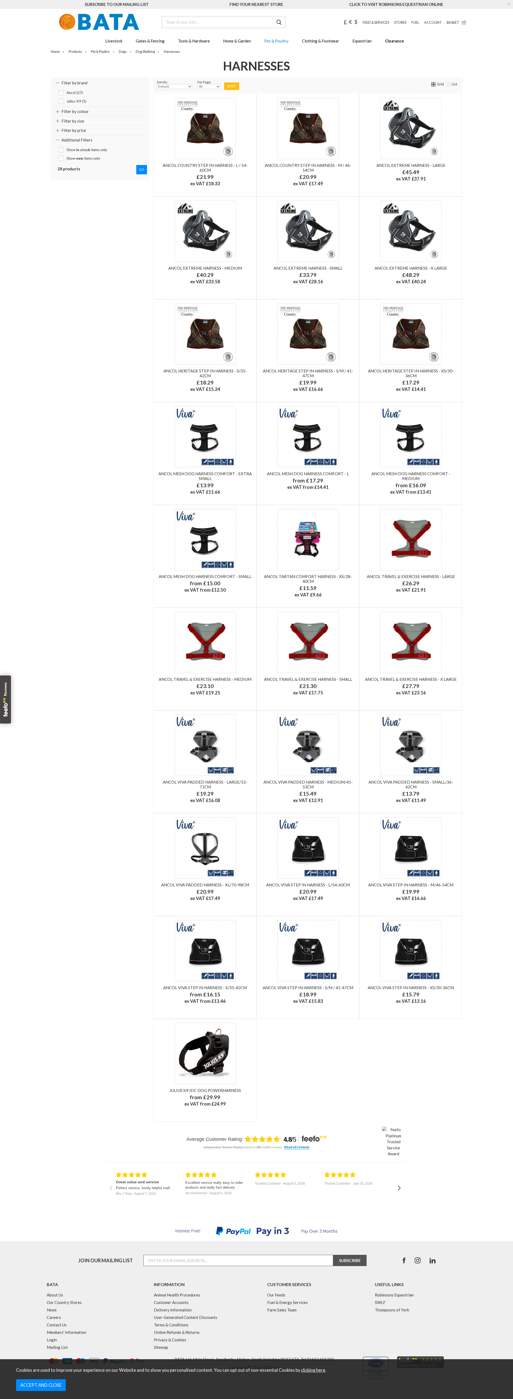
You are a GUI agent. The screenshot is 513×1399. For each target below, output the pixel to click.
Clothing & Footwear (320, 40)
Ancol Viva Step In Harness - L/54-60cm (308, 884)
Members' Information (66, 1332)
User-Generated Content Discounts (185, 1317)
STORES (400, 23)
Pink (237, 486)
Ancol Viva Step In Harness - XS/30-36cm (411, 987)
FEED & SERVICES (376, 23)
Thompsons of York (392, 1309)
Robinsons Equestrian (394, 1294)
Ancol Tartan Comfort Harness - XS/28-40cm (308, 579)
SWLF (380, 1302)
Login (52, 1339)
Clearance (394, 40)
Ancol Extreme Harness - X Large (411, 268)
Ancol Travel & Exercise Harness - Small (308, 679)
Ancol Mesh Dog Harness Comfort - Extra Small (205, 476)
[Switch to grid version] (433, 84)
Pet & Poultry (276, 40)
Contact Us (57, 1324)
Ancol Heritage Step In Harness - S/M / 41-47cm (308, 373)
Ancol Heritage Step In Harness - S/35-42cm (205, 373)
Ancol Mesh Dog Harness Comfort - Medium (410, 476)
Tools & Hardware (194, 40)
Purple (229, 494)
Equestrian (362, 40)
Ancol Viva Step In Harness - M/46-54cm (410, 884)
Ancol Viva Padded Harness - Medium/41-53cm (308, 784)
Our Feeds (276, 1294)
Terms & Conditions (171, 1324)
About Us (55, 1294)
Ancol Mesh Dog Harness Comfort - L (308, 473)
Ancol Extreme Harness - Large (410, 165)
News (52, 1309)
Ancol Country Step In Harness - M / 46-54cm (308, 167)
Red (434, 186)
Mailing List (57, 1347)
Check (180, 186)
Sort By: (162, 82)
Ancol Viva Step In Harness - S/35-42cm (205, 987)
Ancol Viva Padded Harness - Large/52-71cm (205, 784)
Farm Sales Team (282, 1309)
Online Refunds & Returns (177, 1332)
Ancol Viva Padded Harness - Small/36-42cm (410, 784)
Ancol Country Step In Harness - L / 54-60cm (205, 167)
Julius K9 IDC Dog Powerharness (205, 1090)
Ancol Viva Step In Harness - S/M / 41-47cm (308, 987)
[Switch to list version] (448, 84)
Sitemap (161, 1347)
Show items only (87, 150)
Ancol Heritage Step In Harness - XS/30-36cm (411, 373)
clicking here (313, 1370)
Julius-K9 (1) (76, 101)
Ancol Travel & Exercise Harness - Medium (205, 679)
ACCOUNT (433, 23)
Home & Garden (237, 40)
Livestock (113, 40)
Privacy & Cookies (170, 1339)
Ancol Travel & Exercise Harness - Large (411, 576)
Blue (180, 494)
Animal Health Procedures (177, 1294)
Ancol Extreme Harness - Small (308, 268)
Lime (339, 494)
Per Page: (204, 82)
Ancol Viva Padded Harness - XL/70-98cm (205, 884)
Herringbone (229, 186)
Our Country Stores (64, 1302)
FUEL (415, 23)
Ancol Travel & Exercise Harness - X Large (411, 679)
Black (386, 186)
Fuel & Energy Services (287, 1302)
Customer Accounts (171, 1302)
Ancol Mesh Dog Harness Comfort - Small (205, 576)
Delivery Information (173, 1309)
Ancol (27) (75, 93)
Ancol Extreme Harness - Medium (205, 268)
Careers (54, 1317)
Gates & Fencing (150, 40)
